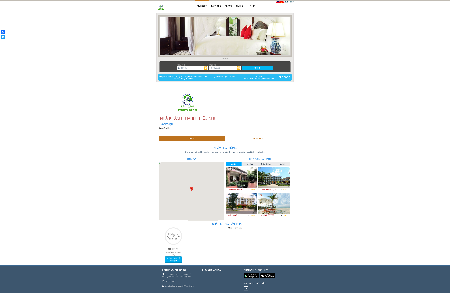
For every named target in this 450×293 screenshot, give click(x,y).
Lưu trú (233, 164)
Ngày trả (212, 65)
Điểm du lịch (266, 164)
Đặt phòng (216, 6)
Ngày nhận (181, 65)
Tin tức (228, 6)
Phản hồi (240, 6)
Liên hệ (252, 6)
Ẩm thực (250, 164)
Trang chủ (202, 6)
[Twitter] (3, 36)
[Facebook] (246, 288)
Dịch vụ (192, 138)
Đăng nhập (289, 2)
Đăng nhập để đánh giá (174, 259)
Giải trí (282, 164)
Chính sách (258, 138)
